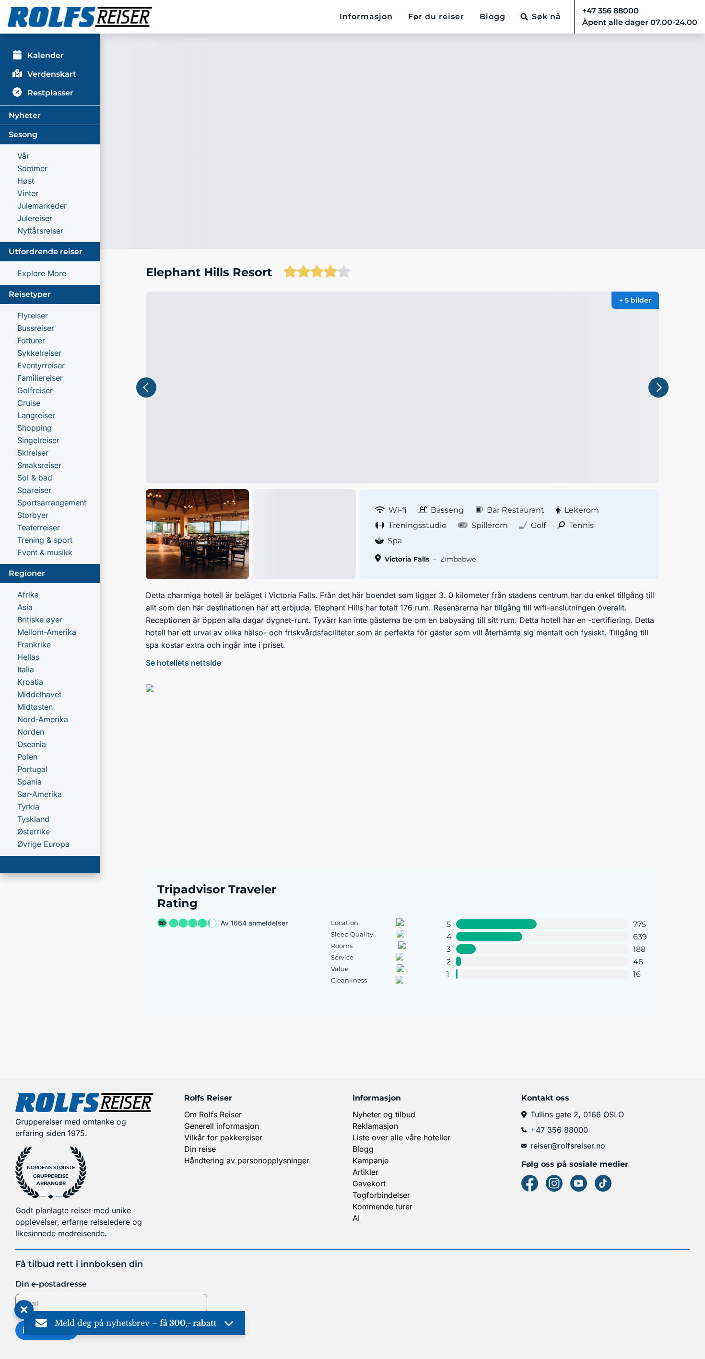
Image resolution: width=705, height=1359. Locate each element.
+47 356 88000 (559, 1130)
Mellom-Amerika (46, 632)
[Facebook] (529, 1183)
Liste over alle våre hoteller (401, 1137)
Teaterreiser (38, 527)
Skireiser (32, 452)
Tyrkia (28, 806)
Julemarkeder (42, 206)
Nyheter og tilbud (383, 1114)
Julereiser (34, 218)
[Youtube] (578, 1183)
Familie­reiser (40, 378)
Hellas (28, 657)
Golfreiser (35, 390)
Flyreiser (32, 315)
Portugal (32, 769)
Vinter (27, 193)
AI (356, 1218)
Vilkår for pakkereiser (223, 1137)
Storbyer (32, 515)
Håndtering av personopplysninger (246, 1160)
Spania (29, 781)
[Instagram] (554, 1183)
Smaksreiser (39, 465)
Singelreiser (38, 440)
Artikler (365, 1172)
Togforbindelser (381, 1195)
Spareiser (34, 490)
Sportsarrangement (51, 502)
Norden (30, 732)
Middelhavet (39, 694)
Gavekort (369, 1183)
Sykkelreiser (39, 353)
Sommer (32, 168)
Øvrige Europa (43, 844)
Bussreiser (35, 328)
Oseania (31, 744)
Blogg (492, 16)
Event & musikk (44, 552)
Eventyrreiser (41, 365)
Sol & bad (34, 477)
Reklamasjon (375, 1126)
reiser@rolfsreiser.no (567, 1145)
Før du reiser (436, 16)
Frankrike (34, 644)
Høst (25, 181)
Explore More (41, 273)
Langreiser (36, 415)
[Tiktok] (603, 1183)
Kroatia (30, 682)
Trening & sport (44, 540)
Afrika (28, 594)
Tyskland (33, 819)
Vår (23, 156)
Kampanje (370, 1160)
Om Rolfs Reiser (213, 1114)
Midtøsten (35, 707)
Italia (25, 669)
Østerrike (33, 831)
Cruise (28, 403)
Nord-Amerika (42, 719)
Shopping (34, 428)
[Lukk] (24, 1310)
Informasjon (366, 16)
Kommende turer (382, 1206)
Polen (27, 757)
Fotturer (31, 340)
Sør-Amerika (39, 794)
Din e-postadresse (51, 1284)
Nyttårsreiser (40, 230)
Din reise (200, 1149)
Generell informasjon (221, 1126)
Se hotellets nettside (183, 663)
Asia (25, 607)
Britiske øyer (39, 619)
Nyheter (25, 115)
